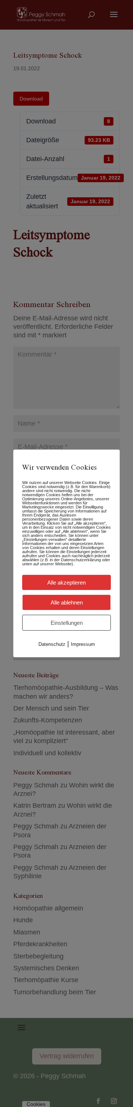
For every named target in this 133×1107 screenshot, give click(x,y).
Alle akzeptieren (66, 582)
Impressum (83, 644)
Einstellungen (67, 623)
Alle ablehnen (67, 602)
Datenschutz (51, 644)
